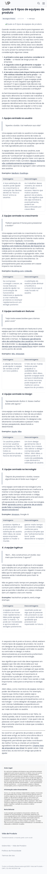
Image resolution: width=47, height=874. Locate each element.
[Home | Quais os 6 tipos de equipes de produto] (12, 3)
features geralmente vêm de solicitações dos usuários (21, 340)
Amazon (15, 514)
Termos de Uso (8, 855)
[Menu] (43, 3)
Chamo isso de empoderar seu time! (23, 746)
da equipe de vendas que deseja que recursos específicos (22, 345)
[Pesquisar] (38, 3)
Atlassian (20, 354)
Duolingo (24, 173)
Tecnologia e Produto (9, 19)
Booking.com (18, 271)
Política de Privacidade (11, 851)
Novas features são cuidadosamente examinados (23, 162)
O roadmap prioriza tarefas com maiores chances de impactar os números (23, 246)
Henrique (32, 19)
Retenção (20, 243)
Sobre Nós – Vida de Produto (14, 846)
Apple (14, 431)
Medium (15, 173)
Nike (20, 431)
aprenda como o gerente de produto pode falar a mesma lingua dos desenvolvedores (22, 507)
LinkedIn (28, 271)
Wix (13, 354)
